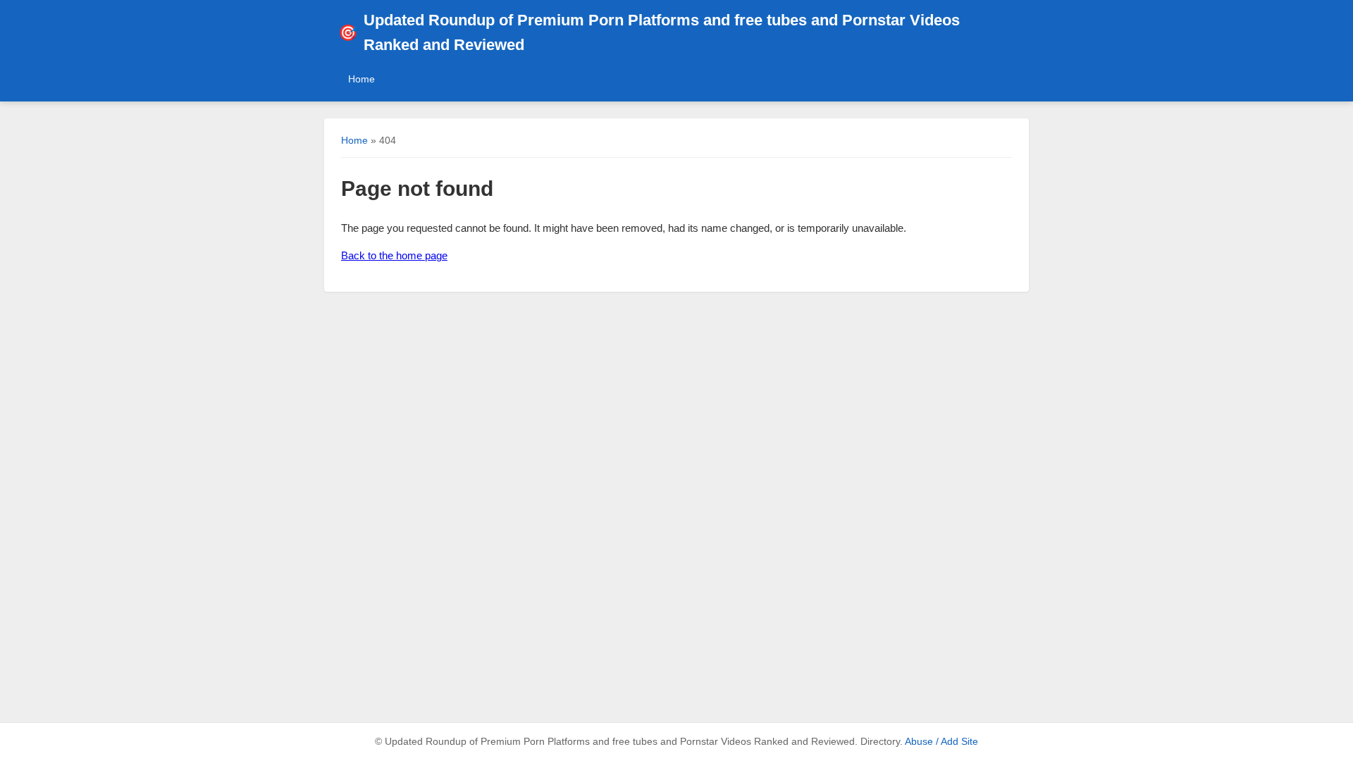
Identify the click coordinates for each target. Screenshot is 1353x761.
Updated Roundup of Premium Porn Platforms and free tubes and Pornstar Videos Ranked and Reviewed (649, 32)
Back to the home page (394, 255)
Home (361, 79)
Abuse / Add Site (941, 741)
